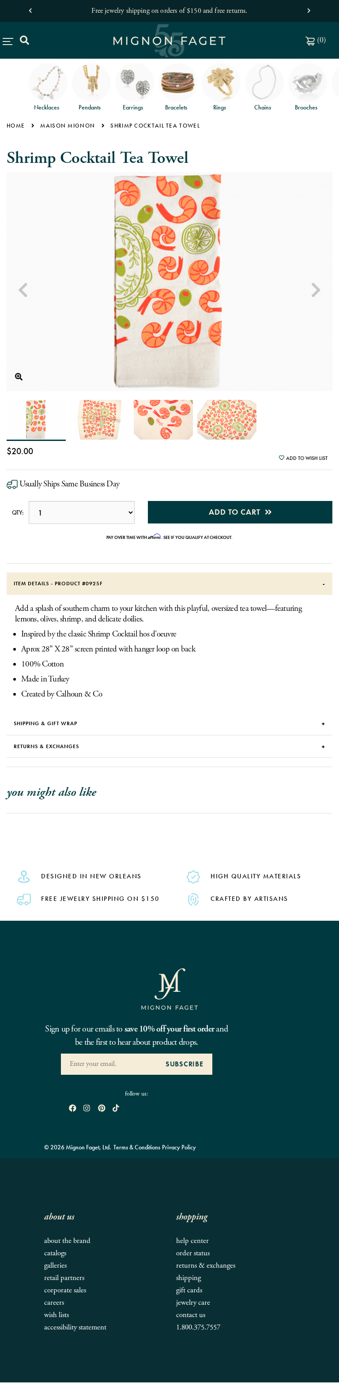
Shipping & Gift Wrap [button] (45, 723)
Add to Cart (237, 512)
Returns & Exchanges (205, 1265)
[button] (30, 8)
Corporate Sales (65, 1290)
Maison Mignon (67, 125)
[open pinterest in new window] (101, 1109)
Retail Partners (64, 1278)
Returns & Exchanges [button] (46, 746)
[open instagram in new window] (86, 1109)
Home (16, 125)
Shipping (188, 1278)
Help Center (192, 1241)
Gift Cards (189, 1290)
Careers (54, 1302)
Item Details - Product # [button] (58, 583)
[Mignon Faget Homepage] (169, 988)
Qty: (17, 512)
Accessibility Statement (75, 1327)
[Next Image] (316, 290)
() (320, 40)
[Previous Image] (23, 290)
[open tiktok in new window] (116, 1109)
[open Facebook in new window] (72, 1109)
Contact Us (190, 1315)
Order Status (193, 1253)
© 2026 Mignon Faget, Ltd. (77, 1147)
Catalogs (55, 1253)
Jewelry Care (193, 1302)
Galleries (55, 1265)
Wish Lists (56, 1315)
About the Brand (67, 1241)
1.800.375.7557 (198, 1327)
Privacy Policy (179, 1147)
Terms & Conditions (136, 1147)
